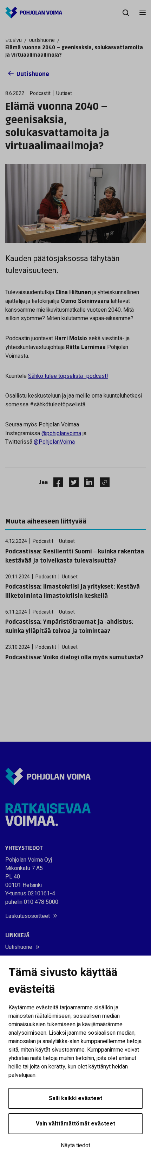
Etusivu (13, 40)
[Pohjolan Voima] (33, 12)
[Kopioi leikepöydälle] (103, 482)
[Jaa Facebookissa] (55, 482)
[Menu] (142, 12)
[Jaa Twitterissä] (71, 482)
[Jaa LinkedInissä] (86, 482)
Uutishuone (42, 40)
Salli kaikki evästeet (75, 1098)
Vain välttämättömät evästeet (75, 1123)
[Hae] (125, 12)
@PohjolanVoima (54, 442)
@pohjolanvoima (61, 433)
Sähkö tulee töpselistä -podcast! (68, 376)
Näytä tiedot (75, 1145)
